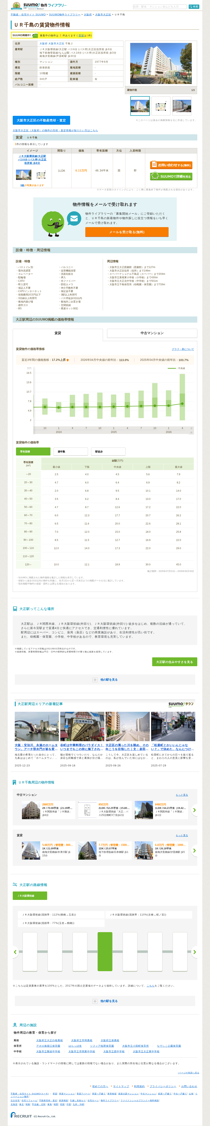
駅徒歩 (99, 451)
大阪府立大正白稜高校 (49, 1040)
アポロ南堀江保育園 (48, 1045)
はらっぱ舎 (75, 1045)
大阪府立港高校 (110, 1040)
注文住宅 (15, 1100)
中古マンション (148, 1094)
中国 (68, 1104)
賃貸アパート (83, 1094)
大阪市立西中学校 (114, 1051)
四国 (62, 1104)
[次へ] (194, 810)
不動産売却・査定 (48, 1100)
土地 (191, 1094)
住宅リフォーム (29, 1100)
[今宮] (155, 951)
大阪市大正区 (103, 14)
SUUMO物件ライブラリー (65, 14)
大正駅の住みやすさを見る (174, 662)
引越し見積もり (78, 1100)
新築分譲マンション (128, 1094)
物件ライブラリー (110, 1100)
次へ (194, 952)
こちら (151, 985)
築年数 (61, 451)
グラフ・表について (183, 349)
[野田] (30, 951)
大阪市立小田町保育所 (135, 1045)
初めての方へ (100, 1086)
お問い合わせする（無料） (171, 165)
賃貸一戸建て (99, 1094)
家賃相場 (111, 1094)
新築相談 (63, 1100)
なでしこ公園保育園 (169, 1045)
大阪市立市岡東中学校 (81, 1051)
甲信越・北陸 (39, 1104)
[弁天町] (80, 951)
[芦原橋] (130, 951)
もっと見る (182, 795)
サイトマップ (121, 1086)
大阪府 (88, 14)
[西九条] (55, 951)
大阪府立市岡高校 (81, 1040)
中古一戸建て (180, 1094)
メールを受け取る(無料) (127, 232)
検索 (195, 6)
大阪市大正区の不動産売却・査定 (41, 120)
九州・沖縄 (78, 1104)
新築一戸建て (165, 1094)
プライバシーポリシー (163, 1086)
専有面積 (25, 451)
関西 (56, 1104)
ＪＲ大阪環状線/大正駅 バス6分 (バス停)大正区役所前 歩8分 (32, 159)
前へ (16, 952)
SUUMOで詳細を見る (171, 176)
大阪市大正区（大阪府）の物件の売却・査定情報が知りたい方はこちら (55, 130)
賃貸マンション (67, 1094)
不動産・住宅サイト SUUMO (28, 14)
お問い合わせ (189, 1086)
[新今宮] (180, 951)
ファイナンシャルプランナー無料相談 (140, 1100)
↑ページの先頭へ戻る (188, 1073)
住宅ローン (93, 1100)
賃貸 (81, 35)
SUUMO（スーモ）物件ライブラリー (38, 6)
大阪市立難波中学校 (48, 1051)
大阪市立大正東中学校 (146, 1051)
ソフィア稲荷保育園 (102, 1045)
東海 (49, 1104)
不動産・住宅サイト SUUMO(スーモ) (30, 1094)
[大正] (105, 951)
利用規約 (139, 1086)
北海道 (14, 1104)
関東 (28, 1104)
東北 (21, 1104)
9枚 (22, 185)
